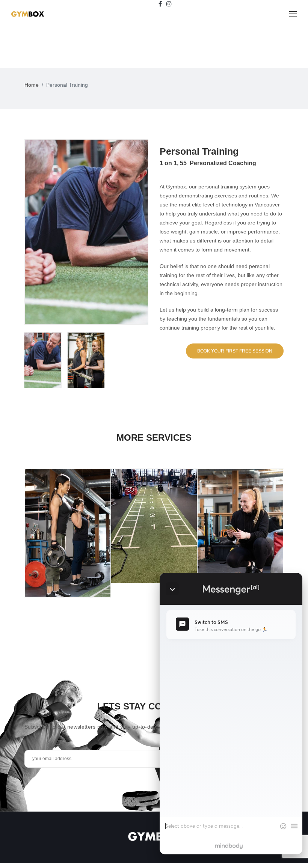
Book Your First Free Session (234, 351)
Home (31, 85)
